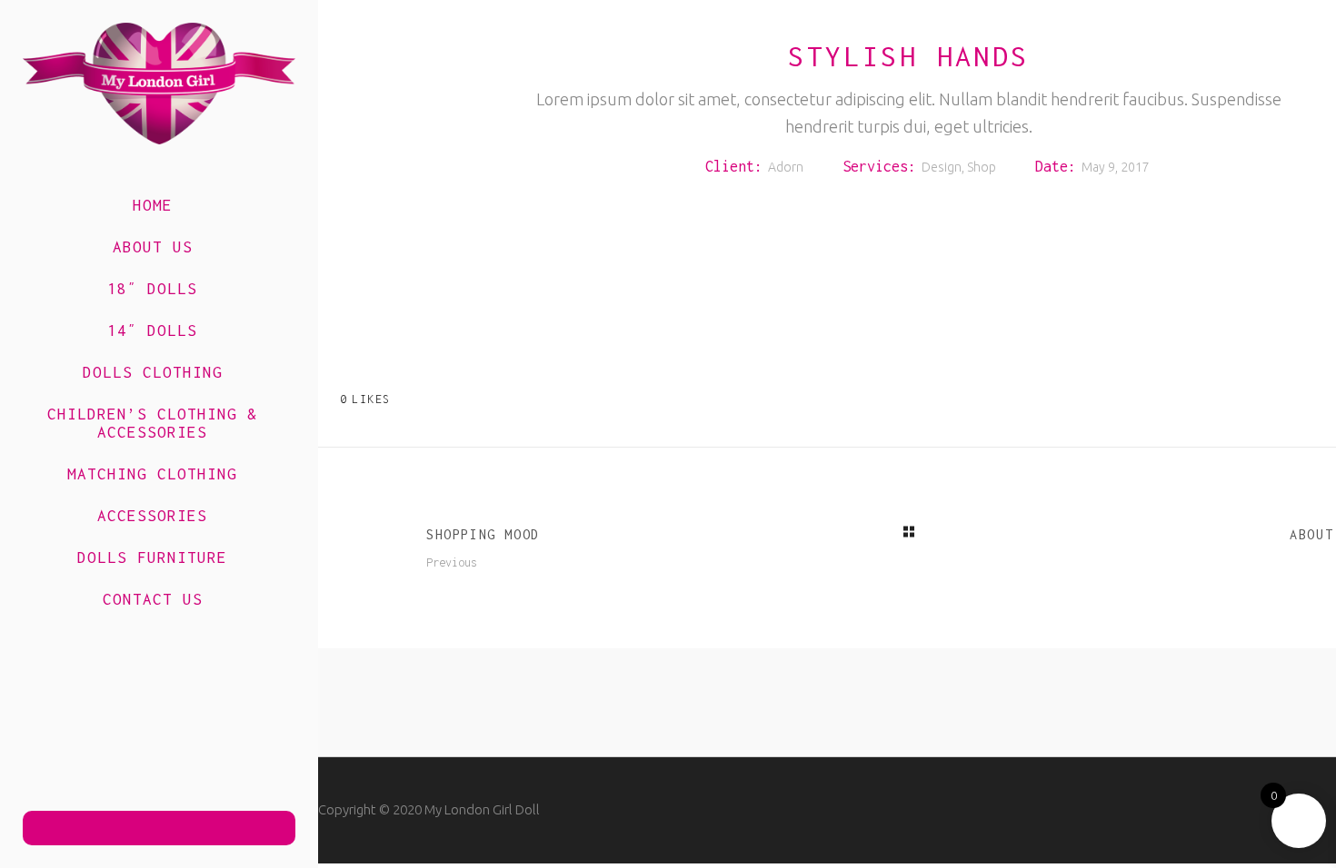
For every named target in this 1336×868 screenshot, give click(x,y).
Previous (451, 562)
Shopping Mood (483, 534)
